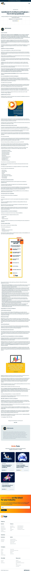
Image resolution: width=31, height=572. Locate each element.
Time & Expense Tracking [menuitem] (20, 529)
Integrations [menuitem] (12, 529)
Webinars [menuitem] (17, 560)
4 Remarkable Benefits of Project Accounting (7, 486)
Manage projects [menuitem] (3, 528)
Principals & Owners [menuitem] (13, 539)
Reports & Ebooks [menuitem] (18, 561)
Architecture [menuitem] (2, 539)
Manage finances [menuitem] (3, 529)
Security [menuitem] (2, 553)
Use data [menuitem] (2, 530)
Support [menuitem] (2, 552)
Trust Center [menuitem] (12, 553)
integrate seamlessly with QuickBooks (10, 73)
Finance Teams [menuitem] (12, 542)
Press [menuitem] (2, 551)
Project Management (19, 463)
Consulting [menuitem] (2, 541)
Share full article (15, 20)
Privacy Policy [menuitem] (12, 549)
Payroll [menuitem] (11, 530)
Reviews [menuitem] (2, 561)
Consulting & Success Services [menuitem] (20, 562)
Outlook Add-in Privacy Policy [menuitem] (14, 550)
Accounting (4, 463)
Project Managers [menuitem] (12, 541)
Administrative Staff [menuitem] (13, 543)
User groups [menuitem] (17, 566)
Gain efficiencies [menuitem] (3, 531)
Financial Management (5, 483)
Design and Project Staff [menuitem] (13, 540)
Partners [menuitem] (11, 552)
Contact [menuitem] (2, 549)
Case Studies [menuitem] (3, 562)
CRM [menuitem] (11, 528)
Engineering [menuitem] (2, 540)
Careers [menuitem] (2, 550)
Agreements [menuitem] (12, 551)
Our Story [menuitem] (2, 560)
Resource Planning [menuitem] (19, 528)
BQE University (8, 28)
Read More (4, 470)
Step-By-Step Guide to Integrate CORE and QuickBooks (7, 466)
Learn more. (18, 0)
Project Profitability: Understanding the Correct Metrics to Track (22, 466)
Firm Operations (15, 9)
